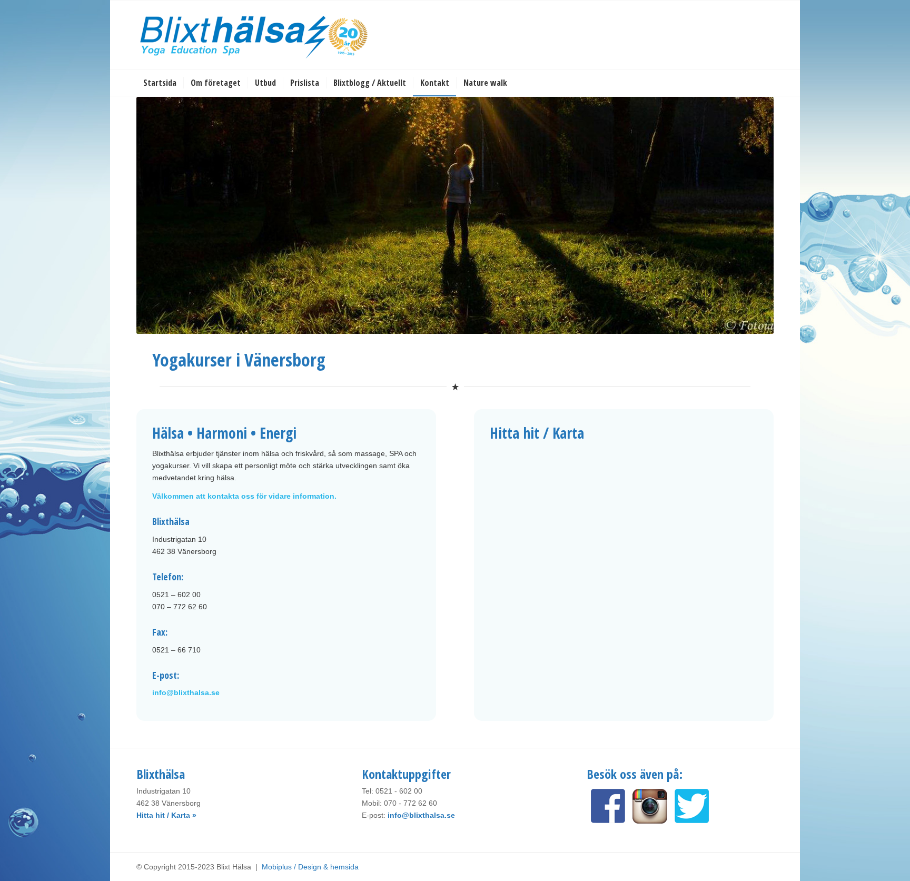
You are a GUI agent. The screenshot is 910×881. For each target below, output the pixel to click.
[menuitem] (159, 83)
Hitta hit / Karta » (166, 815)
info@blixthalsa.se (186, 692)
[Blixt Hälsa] (254, 35)
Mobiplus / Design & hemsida (310, 867)
